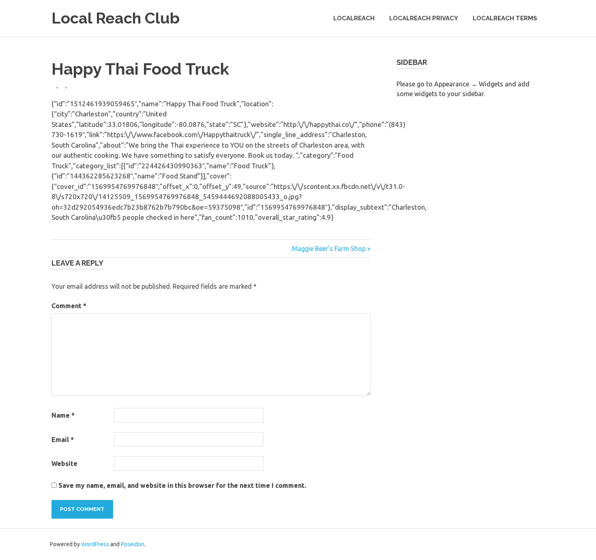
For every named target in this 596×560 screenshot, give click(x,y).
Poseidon (132, 544)
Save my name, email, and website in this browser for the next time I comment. (182, 485)
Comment (68, 305)
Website (64, 463)
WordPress (95, 544)
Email (62, 439)
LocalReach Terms (505, 18)
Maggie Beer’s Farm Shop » (331, 248)
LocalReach (354, 18)
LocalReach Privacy (423, 18)
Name (63, 415)
